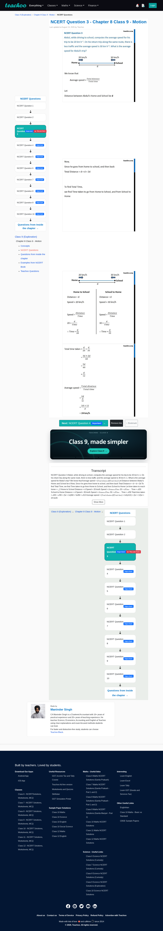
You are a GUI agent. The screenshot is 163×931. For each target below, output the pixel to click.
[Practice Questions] (143, 5)
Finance (92, 5)
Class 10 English (59, 822)
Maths (65, 5)
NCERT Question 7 (30, 180)
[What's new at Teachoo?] (137, 5)
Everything (35, 5)
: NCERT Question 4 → (83, 423)
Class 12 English (59, 836)
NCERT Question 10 (30, 214)
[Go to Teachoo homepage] (15, 5)
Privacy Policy (82, 915)
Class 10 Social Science (62, 827)
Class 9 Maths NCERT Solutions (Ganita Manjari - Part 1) (99, 813)
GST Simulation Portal (61, 799)
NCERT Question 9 (30, 203)
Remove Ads (116, 423)
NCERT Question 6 (30, 168)
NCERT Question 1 (25, 106)
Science (78, 5)
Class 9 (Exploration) (23, 15)
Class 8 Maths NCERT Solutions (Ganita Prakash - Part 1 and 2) (97, 801)
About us (41, 915)
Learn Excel (125, 781)
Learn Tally (124, 785)
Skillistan (56, 794)
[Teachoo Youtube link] (88, 906)
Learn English (126, 776)
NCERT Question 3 (31, 131)
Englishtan (124, 807)
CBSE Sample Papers (129, 821)
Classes (51, 5)
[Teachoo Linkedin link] (95, 906)
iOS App (21, 781)
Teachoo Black (56, 732)
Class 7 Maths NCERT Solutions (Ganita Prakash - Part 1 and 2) (97, 788)
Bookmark (131, 423)
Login (152, 5)
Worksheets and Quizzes (62, 789)
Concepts (25, 246)
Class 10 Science (59, 817)
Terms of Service (66, 915)
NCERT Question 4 (30, 145)
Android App (23, 776)
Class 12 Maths (58, 831)
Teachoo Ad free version (62, 785)
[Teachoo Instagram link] (75, 906)
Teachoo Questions (30, 271)
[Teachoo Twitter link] (81, 906)
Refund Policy (97, 915)
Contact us (52, 915)
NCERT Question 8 (30, 191)
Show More (98, 502)
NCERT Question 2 (25, 117)
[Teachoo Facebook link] (68, 906)
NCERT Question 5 (30, 157)
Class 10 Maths (58, 812)
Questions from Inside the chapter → (30, 226)
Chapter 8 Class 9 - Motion (44, 15)
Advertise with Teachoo (115, 915)
